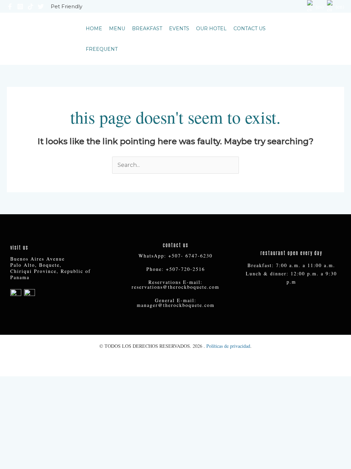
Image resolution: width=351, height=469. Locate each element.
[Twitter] (41, 6)
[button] (316, 39)
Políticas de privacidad (228, 346)
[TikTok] (30, 6)
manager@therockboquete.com (176, 305)
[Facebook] (10, 6)
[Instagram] (20, 6)
